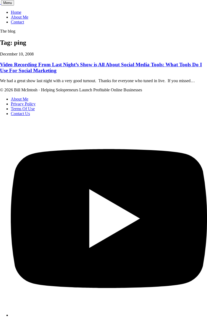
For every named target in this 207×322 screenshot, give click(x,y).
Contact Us (20, 113)
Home (16, 12)
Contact (17, 22)
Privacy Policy (23, 104)
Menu (7, 3)
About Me (19, 17)
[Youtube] (109, 315)
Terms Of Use (23, 108)
